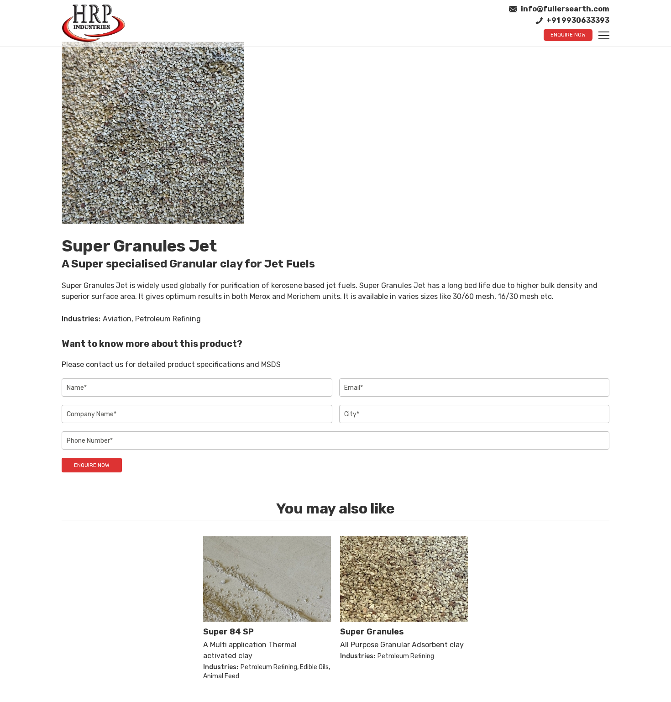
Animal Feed (221, 676)
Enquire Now (568, 35)
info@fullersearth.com (565, 9)
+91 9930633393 (577, 20)
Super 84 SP (228, 632)
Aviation (117, 318)
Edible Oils (314, 667)
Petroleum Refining (168, 318)
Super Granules (372, 632)
